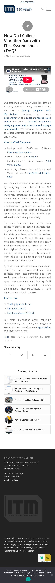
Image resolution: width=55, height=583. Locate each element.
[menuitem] (41, 9)
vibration (8, 340)
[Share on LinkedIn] (33, 355)
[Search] (41, 9)
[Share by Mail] (45, 355)
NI (41, 336)
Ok (28, 579)
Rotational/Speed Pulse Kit (21, 313)
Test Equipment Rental (19, 304)
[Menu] (47, 9)
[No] (52, 575)
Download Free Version (19, 152)
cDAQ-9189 (31, 173)
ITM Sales (14, 480)
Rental (47, 336)
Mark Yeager (25, 56)
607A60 (33, 156)
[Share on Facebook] (10, 355)
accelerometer (17, 336)
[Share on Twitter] (22, 355)
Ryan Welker (44, 327)
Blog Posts (10, 56)
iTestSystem (32, 336)
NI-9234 (42, 173)
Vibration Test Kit (16, 308)
